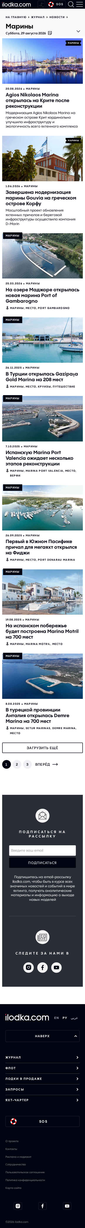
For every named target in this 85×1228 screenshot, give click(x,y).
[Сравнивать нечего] (41, 4)
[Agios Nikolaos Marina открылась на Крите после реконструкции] (42, 61)
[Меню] (79, 4)
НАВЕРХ (42, 1036)
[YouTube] (56, 967)
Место (31, 308)
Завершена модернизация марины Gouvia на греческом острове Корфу (41, 197)
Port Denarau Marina (56, 559)
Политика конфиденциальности (25, 1180)
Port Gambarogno (54, 308)
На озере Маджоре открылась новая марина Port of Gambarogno (42, 295)
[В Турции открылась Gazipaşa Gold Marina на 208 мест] (42, 340)
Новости (57, 17)
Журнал (38, 17)
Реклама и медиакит (18, 1156)
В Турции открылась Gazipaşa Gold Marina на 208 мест (42, 376)
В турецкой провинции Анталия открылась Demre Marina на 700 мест (37, 715)
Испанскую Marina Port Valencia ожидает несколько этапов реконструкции (39, 458)
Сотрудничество (15, 1164)
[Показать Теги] (78, 31)
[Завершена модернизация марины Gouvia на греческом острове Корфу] (42, 158)
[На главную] (16, 4)
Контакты (11, 1149)
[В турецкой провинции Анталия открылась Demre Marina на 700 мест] (42, 676)
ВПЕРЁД (42, 764)
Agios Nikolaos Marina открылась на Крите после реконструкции (37, 100)
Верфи (15, 475)
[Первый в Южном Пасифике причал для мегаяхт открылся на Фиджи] (42, 507)
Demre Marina (64, 728)
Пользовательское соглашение (25, 1172)
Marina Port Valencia (44, 470)
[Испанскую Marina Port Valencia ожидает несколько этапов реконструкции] (42, 418)
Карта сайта (13, 1187)
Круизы (44, 386)
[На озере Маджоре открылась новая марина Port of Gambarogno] (42, 255)
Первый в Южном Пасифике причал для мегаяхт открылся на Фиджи (41, 547)
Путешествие (64, 386)
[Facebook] (42, 967)
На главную (16, 17)
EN (56, 1018)
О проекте (12, 1141)
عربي (74, 1018)
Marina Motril (38, 644)
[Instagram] (28, 967)
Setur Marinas (38, 728)
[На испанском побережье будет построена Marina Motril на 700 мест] (42, 592)
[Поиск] (71, 4)
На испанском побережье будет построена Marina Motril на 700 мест (42, 631)
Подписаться (42, 863)
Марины (73, 43)
